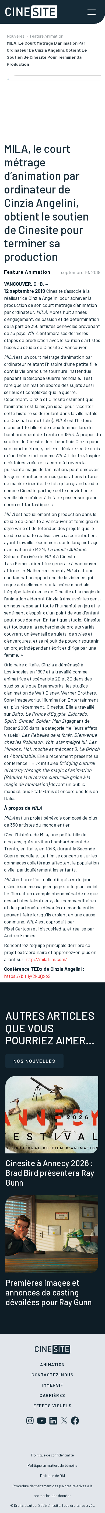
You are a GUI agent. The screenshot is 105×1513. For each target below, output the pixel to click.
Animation (52, 1364)
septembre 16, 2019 (80, 272)
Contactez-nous (53, 1374)
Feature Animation (46, 35)
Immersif (52, 1384)
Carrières (52, 1395)
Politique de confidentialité (52, 1455)
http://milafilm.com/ (45, 959)
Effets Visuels (52, 1405)
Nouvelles (15, 35)
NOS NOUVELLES (34, 1061)
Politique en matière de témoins (52, 1465)
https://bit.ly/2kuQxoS (27, 976)
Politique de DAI (52, 1475)
